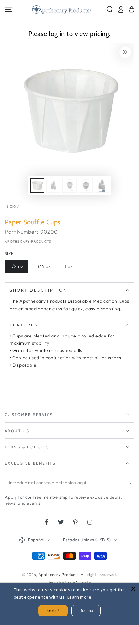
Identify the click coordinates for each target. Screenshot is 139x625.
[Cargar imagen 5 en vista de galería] (102, 185)
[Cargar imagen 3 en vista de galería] (69, 185)
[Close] (133, 588)
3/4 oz (44, 266)
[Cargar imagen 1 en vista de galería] (37, 185)
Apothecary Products (28, 241)
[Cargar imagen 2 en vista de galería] (53, 185)
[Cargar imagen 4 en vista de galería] (86, 185)
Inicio (10, 206)
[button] (109, 9)
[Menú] (8, 9)
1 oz (68, 266)
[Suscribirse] (130, 483)
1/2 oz (16, 266)
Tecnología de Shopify (69, 582)
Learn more (79, 597)
